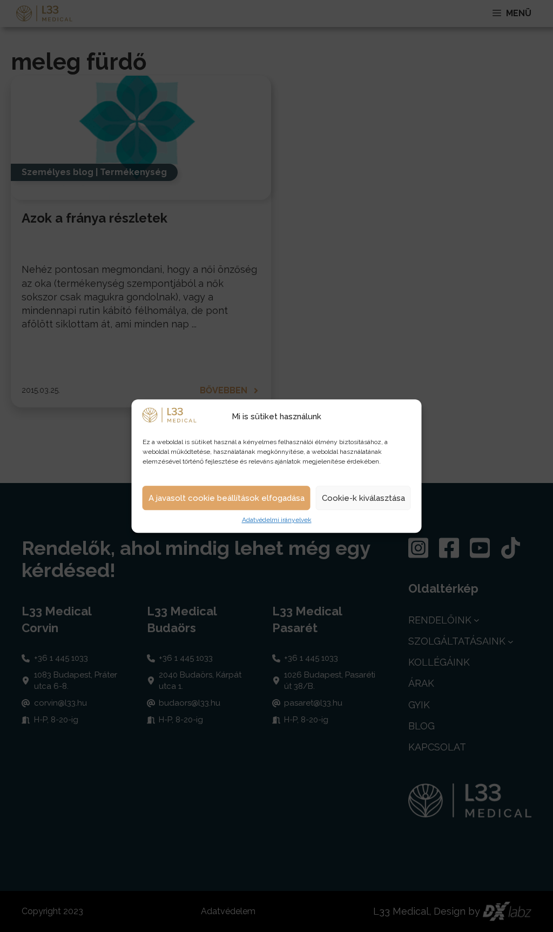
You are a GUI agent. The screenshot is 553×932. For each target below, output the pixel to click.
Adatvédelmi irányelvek (277, 520)
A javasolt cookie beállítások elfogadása (227, 498)
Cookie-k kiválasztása (363, 498)
